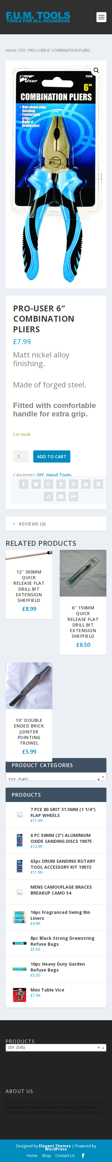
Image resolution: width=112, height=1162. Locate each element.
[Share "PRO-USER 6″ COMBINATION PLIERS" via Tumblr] (61, 484)
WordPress (56, 1149)
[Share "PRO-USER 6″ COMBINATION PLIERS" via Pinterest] (73, 484)
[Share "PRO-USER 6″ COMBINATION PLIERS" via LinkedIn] (86, 484)
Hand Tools (58, 475)
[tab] (56, 524)
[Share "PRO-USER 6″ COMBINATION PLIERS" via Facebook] (23, 484)
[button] (96, 70)
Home (11, 50)
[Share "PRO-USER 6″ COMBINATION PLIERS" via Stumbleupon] (48, 496)
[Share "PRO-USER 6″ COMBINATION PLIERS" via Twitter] (36, 484)
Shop (46, 1155)
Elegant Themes (55, 1146)
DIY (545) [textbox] (54, 779)
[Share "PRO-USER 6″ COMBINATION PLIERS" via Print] (73, 496)
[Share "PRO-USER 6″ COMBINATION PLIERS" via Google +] (48, 484)
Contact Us (65, 1155)
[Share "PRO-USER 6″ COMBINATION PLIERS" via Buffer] (98, 484)
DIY (23, 50)
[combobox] (56, 777)
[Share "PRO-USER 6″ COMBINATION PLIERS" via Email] (61, 496)
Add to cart (52, 456)
